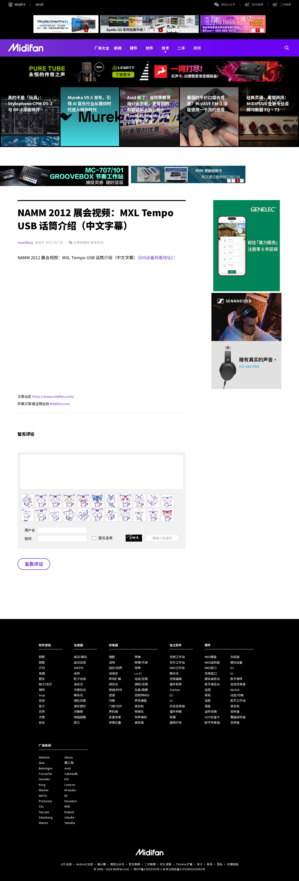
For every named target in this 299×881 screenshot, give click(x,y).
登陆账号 (20, 4)
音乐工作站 (177, 662)
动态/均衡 (237, 695)
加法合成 (80, 662)
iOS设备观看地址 (155, 257)
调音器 (139, 722)
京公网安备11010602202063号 (185, 869)
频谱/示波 (141, 662)
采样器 (234, 711)
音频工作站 (177, 656)
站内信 (39, 4)
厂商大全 (101, 48)
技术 (165, 48)
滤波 (112, 695)
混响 (112, 662)
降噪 (138, 656)
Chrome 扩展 (184, 864)
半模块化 (80, 689)
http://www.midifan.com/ (53, 396)
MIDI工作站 (177, 667)
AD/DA (234, 689)
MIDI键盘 (211, 656)
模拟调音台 (212, 678)
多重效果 (115, 717)
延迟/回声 (115, 667)
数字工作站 (238, 700)
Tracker (175, 689)
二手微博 (285, 4)
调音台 (113, 684)
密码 (28, 538)
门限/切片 (115, 706)
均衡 (112, 700)
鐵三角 (69, 762)
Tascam (44, 812)
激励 (112, 656)
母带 (138, 667)
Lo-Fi (138, 673)
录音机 (139, 706)
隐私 (220, 864)
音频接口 (211, 673)
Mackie (44, 790)
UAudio (69, 817)
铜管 (42, 656)
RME (67, 806)
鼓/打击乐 (45, 684)
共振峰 (78, 711)
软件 (149, 48)
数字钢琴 (236, 678)
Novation (70, 801)
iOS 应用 (66, 864)
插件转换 (176, 711)
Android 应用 (84, 864)
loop (42, 695)
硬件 (133, 48)
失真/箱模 (141, 689)
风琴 (42, 711)
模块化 (78, 695)
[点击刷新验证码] (134, 538)
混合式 (78, 684)
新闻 (117, 48)
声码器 (113, 711)
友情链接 (232, 864)
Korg (42, 784)
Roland (69, 812)
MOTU (43, 795)
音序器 (234, 722)
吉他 (42, 700)
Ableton (44, 757)
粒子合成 (80, 678)
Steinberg (46, 817)
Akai (42, 762)
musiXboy (25, 242)
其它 (77, 722)
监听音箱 (211, 711)
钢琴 (42, 689)
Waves (43, 822)
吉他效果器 (238, 684)
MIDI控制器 (212, 662)
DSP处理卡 (212, 717)
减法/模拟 (80, 656)
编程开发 (176, 722)
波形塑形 (80, 706)
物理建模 (80, 717)
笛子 (42, 706)
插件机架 (176, 684)
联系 (210, 864)
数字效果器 (212, 722)
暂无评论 (96, 242)
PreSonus (45, 801)
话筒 (208, 689)
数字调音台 (212, 684)
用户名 (30, 530)
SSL (41, 806)
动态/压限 (141, 678)
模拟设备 (236, 662)
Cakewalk (71, 773)
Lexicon (69, 784)
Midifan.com (60, 403)
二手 (181, 48)
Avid (67, 768)
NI (65, 795)
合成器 (234, 656)
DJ (171, 695)
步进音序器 (177, 706)
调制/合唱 (141, 684)
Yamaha (69, 822)
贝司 (42, 667)
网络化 (139, 711)
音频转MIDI (142, 695)
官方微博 (257, 4)
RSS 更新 (165, 864)
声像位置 (115, 722)
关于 (200, 864)
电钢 (42, 673)
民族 (42, 662)
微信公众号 (228, 4)
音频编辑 (176, 678)
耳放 (208, 706)
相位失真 (80, 700)
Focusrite (45, 773)
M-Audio (70, 790)
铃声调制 (141, 717)
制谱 (173, 717)
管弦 (42, 678)
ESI (66, 779)
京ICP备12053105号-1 (148, 869)
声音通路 (141, 700)
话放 (208, 700)
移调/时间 (115, 689)
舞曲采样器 (238, 717)
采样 (77, 673)
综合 (42, 722)
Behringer (46, 768)
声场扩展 (115, 678)
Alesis (68, 757)
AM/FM (78, 667)
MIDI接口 (211, 667)
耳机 (208, 695)
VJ (171, 700)
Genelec (44, 779)
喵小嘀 (101, 864)
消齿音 (113, 673)
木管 (42, 717)
